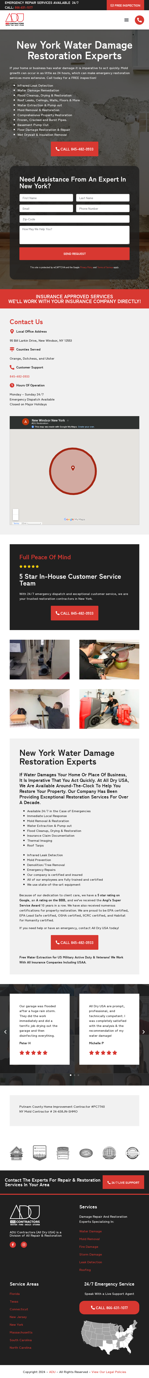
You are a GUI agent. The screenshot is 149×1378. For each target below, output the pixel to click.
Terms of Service (105, 267)
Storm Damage (90, 1254)
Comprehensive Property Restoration (44, 114)
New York (16, 1324)
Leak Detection (90, 1261)
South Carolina (21, 1339)
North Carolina (20, 1347)
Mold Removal (89, 1238)
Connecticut (19, 1308)
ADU (52, 1371)
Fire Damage (88, 1246)
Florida (15, 1293)
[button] (126, 19)
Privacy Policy (86, 267)
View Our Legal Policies (109, 1371)
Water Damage (90, 1230)
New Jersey (18, 1316)
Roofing (85, 1269)
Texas (14, 1301)
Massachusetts (21, 1332)
